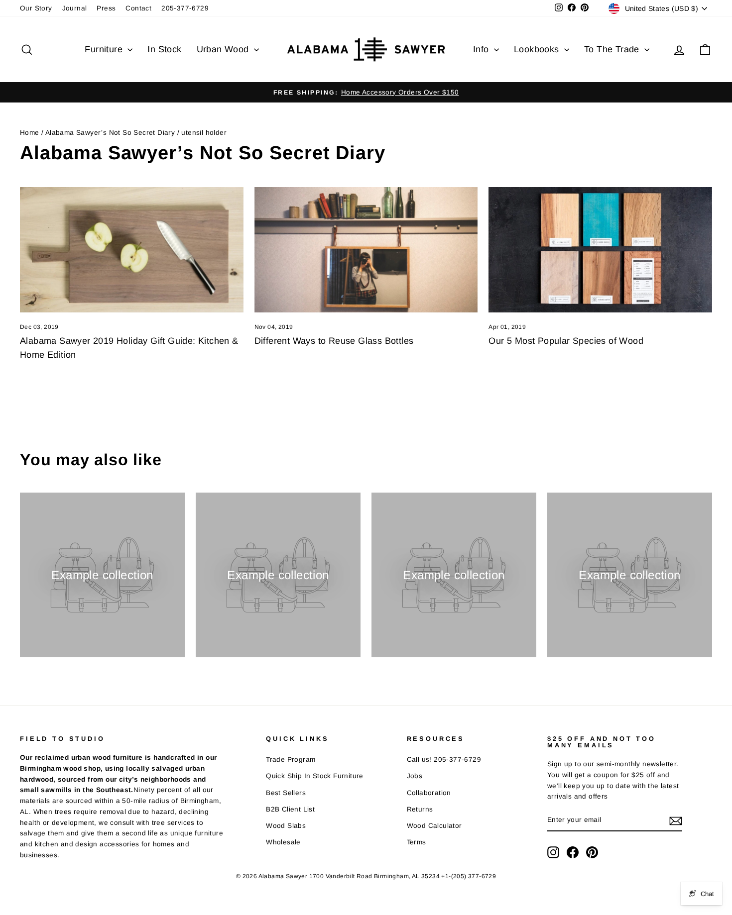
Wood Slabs (286, 825)
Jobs (415, 776)
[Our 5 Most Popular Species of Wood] (600, 249)
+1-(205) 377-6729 (468, 876)
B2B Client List (290, 809)
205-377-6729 (185, 8)
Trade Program (290, 759)
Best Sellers (286, 793)
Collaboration (429, 793)
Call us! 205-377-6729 (444, 759)
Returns (420, 809)
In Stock (164, 49)
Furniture (105, 49)
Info (482, 49)
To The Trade (613, 49)
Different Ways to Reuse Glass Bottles (334, 341)
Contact (138, 8)
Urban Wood (224, 49)
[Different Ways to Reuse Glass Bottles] (366, 249)
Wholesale (283, 842)
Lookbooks (538, 49)
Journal (74, 8)
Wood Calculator (434, 825)
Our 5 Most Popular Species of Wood (565, 341)
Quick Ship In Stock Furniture (315, 776)
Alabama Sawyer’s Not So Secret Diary (110, 132)
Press (106, 8)
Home (29, 132)
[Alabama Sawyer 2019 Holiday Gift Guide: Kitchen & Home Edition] (132, 249)
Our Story (36, 8)
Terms (416, 842)
